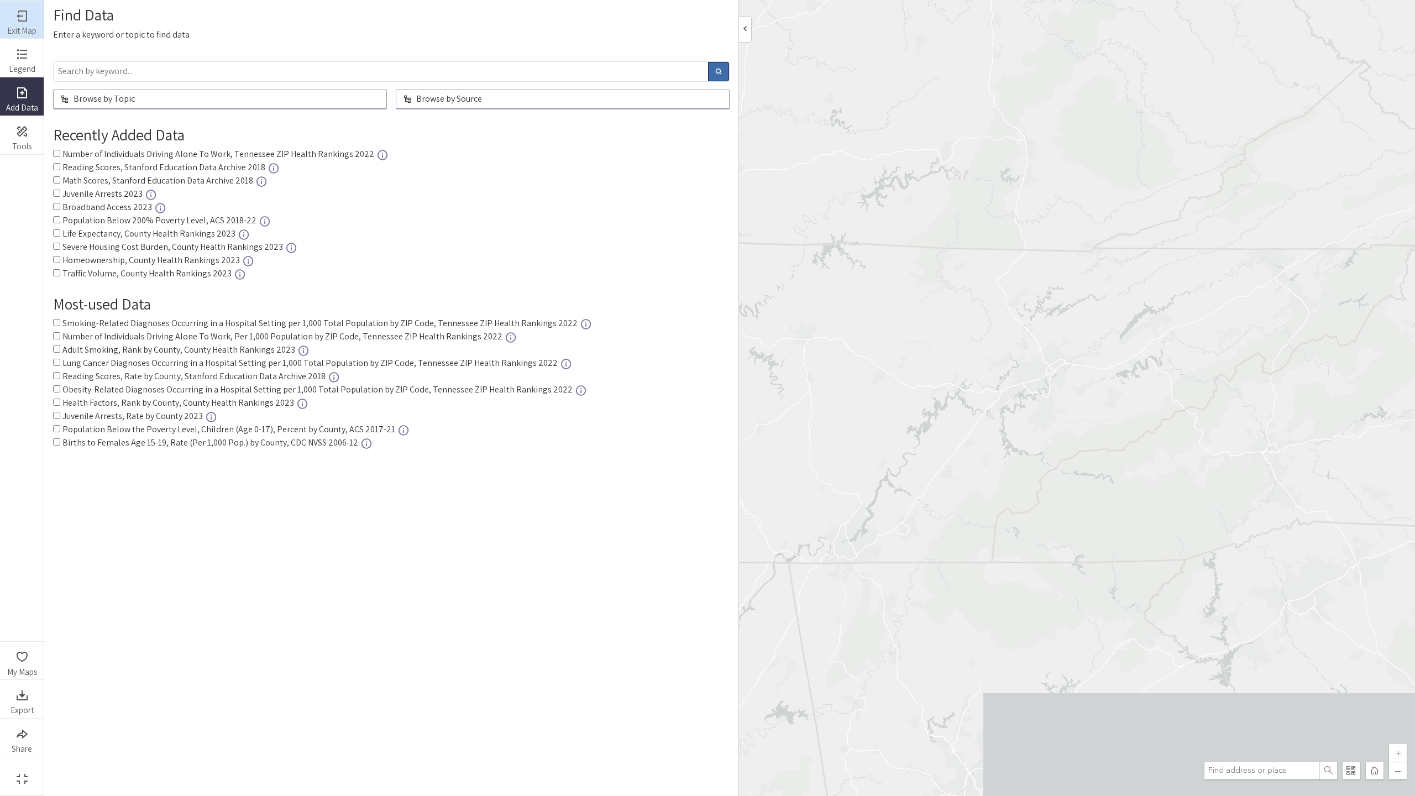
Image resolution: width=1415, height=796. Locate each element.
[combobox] (1261, 770)
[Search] (1328, 770)
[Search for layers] (718, 71)
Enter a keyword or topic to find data (121, 34)
